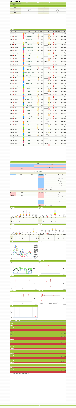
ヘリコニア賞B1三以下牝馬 (29, 61)
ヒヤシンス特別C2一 (29, 116)
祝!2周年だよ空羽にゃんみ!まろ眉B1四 (29, 72)
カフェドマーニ (41, 176)
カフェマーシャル (41, 174)
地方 (60, 2)
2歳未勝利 (29, 143)
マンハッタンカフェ (49, 164)
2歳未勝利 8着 (12, 362)
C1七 (29, 113)
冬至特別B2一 (29, 88)
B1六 (29, 58)
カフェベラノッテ (13, 174)
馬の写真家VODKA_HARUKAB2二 (29, 52)
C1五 (29, 118)
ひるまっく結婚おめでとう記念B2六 (29, 99)
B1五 (29, 55)
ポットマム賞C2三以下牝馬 (29, 39)
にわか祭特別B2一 (29, 69)
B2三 (29, 91)
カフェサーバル (41, 189)
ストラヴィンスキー (49, 167)
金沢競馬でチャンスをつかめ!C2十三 (29, 42)
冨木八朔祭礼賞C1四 (29, 102)
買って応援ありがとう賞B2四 (29, 50)
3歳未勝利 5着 (12, 337)
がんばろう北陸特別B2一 (29, 53)
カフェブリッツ (41, 187)
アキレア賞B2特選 (29, 94)
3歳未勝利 (29, 129)
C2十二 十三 (29, 126)
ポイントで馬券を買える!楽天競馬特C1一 (29, 47)
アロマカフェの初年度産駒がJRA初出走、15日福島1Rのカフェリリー (38, 373)
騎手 (27, 2)
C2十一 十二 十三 (29, 121)
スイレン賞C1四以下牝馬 (29, 110)
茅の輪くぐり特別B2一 (29, 75)
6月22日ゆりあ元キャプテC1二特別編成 (29, 107)
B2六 (29, 77)
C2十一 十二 (29, 124)
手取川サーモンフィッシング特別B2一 (29, 96)
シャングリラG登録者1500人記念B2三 (29, 85)
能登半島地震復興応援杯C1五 (29, 36)
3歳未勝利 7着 (12, 325)
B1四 (29, 86)
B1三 (29, 64)
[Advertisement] (38, 21)
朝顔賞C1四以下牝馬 (29, 105)
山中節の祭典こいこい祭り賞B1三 (29, 66)
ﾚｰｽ (15, 2)
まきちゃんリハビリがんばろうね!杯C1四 (29, 33)
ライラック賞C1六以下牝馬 (29, 44)
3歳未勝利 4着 (12, 339)
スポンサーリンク (12, 14)
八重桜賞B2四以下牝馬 (29, 83)
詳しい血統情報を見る (38, 171)
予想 (38, 2)
